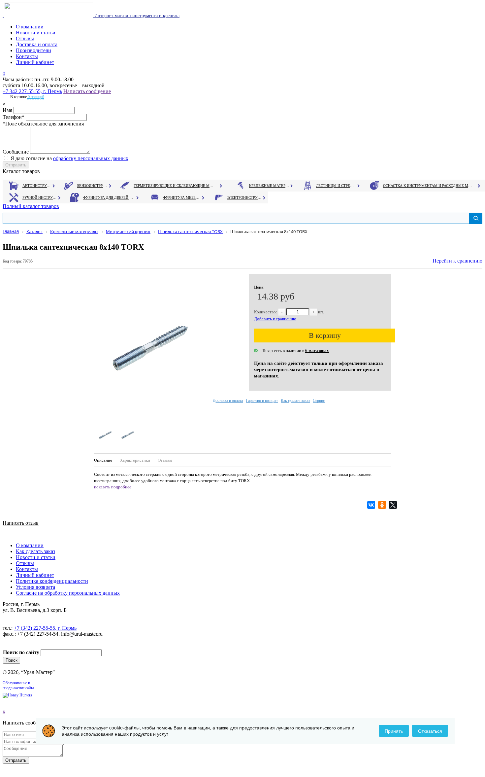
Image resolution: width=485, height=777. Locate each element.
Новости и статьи (35, 32)
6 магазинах (317, 350)
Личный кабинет (35, 62)
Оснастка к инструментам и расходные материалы (427, 186)
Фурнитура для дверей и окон (108, 197)
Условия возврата (35, 587)
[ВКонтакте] (372, 505)
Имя (7, 110)
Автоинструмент (37, 186)
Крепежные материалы (269, 186)
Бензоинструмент (92, 186)
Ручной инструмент (39, 197)
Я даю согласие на (69, 158)
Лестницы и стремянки (336, 186)
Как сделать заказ (295, 400)
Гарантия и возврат (262, 400)
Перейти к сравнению (457, 261)
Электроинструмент (244, 197)
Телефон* (13, 117)
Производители (33, 50)
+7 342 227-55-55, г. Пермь (32, 91)
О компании (30, 26)
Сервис (319, 400)
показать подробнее (112, 486)
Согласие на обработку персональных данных (68, 593)
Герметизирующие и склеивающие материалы (174, 186)
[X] (394, 505)
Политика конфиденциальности (52, 581)
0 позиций (35, 96)
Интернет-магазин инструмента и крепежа (136, 15)
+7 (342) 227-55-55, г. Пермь (45, 628)
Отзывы (25, 38)
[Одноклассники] (383, 505)
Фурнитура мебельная (182, 197)
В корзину (325, 335)
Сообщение (16, 152)
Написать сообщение (87, 91)
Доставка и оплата (36, 44)
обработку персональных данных (90, 158)
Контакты (27, 56)
